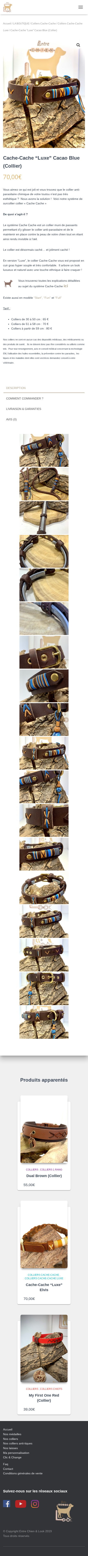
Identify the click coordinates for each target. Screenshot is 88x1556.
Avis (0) (11, 419)
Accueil (7, 23)
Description (16, 388)
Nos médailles (12, 1434)
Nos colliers (10, 1438)
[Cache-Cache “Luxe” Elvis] (44, 1234)
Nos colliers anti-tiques (17, 1443)
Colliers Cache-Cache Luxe (44, 1278)
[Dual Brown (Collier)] (44, 1129)
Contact (8, 1468)
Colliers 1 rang (51, 1169)
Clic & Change (12, 1457)
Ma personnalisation (16, 1452)
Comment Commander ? (24, 398)
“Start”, (39, 297)
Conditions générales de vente (23, 1473)
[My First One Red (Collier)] (44, 1348)
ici (66, 286)
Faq (5, 1464)
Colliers (32, 1169)
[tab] (44, 388)
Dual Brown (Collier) (44, 1176)
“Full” (58, 297)
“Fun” (47, 297)
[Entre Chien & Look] (9, 7)
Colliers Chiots (51, 1389)
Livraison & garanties (23, 409)
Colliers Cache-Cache (43, 23)
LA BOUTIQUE (21, 23)
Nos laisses (10, 1448)
